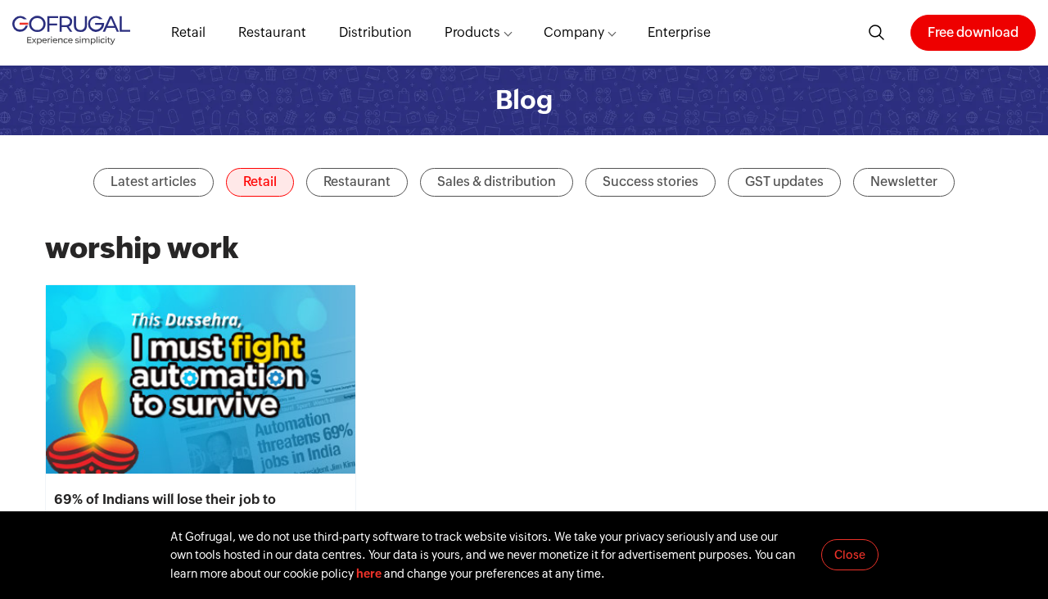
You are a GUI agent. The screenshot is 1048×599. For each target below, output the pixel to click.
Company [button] (574, 32)
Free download (973, 32)
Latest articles (153, 181)
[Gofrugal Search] (877, 33)
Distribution (375, 32)
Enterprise (679, 32)
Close (849, 554)
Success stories (650, 181)
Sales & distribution (496, 181)
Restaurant (272, 32)
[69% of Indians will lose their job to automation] (200, 379)
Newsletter (903, 181)
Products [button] (472, 32)
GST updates (784, 181)
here (369, 573)
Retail (188, 32)
